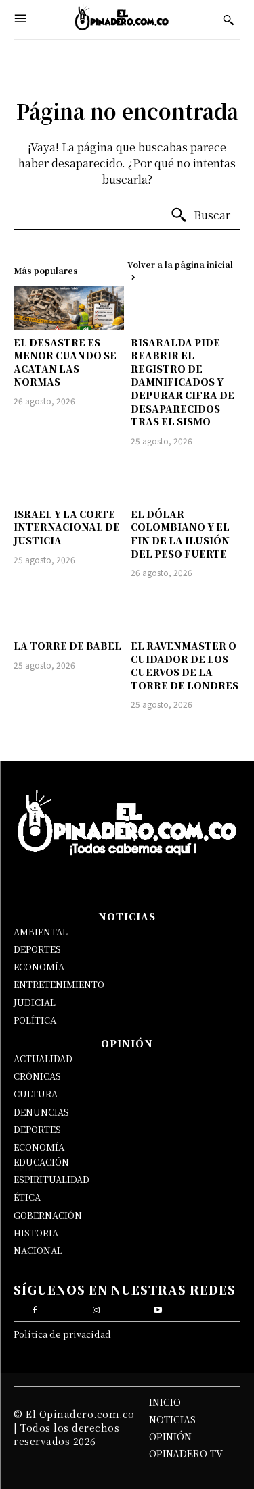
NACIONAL (38, 1250)
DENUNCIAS (41, 1111)
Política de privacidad (62, 1334)
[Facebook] (34, 1308)
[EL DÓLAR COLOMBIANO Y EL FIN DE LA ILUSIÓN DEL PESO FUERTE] (186, 479)
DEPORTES (37, 949)
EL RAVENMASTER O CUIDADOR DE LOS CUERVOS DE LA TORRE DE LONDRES (184, 665)
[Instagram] (96, 1308)
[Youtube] (158, 1308)
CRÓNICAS (37, 1076)
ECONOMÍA (39, 966)
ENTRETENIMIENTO (59, 984)
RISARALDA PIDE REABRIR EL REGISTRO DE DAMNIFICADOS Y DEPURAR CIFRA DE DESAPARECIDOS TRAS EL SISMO (182, 382)
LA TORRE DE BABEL (67, 645)
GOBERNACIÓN (48, 1215)
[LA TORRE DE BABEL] (69, 611)
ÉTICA (27, 1197)
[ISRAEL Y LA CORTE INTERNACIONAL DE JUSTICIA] (69, 479)
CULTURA (36, 1093)
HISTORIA (36, 1232)
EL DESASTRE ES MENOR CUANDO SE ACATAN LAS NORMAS (65, 362)
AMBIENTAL (41, 931)
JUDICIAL (35, 1002)
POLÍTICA (35, 1020)
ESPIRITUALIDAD (51, 1179)
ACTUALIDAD (43, 1058)
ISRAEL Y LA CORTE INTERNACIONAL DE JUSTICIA (67, 527)
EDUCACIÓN (41, 1161)
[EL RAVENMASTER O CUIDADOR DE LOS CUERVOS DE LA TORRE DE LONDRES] (186, 611)
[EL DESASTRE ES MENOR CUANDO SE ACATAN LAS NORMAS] (69, 308)
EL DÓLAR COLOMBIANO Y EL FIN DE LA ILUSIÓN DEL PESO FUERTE (180, 533)
